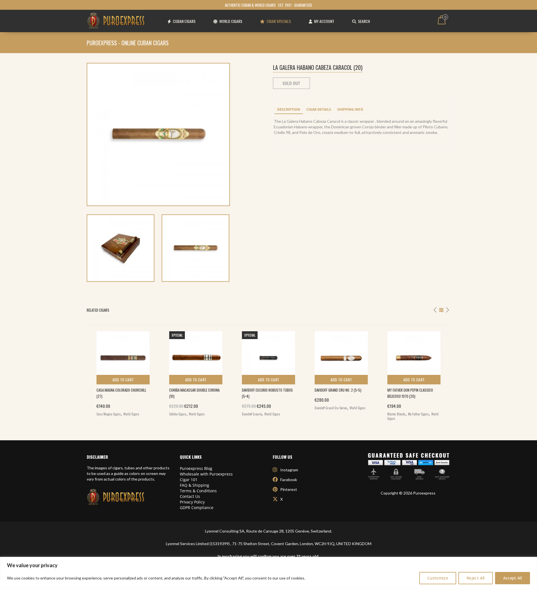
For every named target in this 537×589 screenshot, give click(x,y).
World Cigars (131, 414)
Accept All (512, 578)
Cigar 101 (188, 479)
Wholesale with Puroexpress (206, 474)
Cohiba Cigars (177, 414)
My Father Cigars (418, 414)
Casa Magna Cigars (108, 414)
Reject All (476, 578)
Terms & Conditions (198, 490)
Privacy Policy (192, 502)
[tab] (288, 109)
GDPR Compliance (196, 507)
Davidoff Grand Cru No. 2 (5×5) (338, 390)
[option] (123, 372)
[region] (268, 573)
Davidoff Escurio (252, 414)
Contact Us (190, 496)
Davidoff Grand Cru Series (331, 408)
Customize (437, 578)
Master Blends (396, 414)
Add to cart (123, 379)
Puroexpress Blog (196, 468)
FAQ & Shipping (194, 485)
